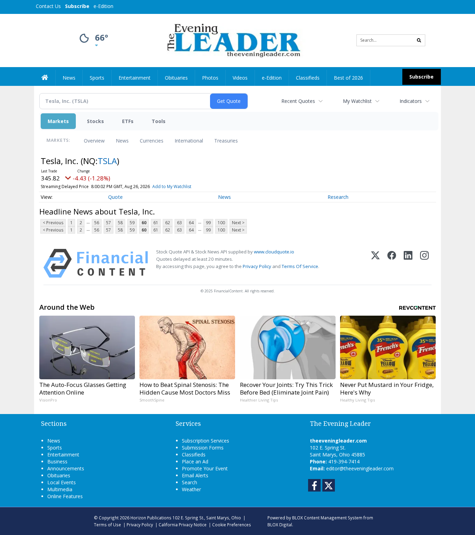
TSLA (107, 161)
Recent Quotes (298, 101)
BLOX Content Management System (327, 517)
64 (191, 223)
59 (132, 223)
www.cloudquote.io (274, 252)
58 (120, 223)
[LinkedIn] (408, 263)
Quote (115, 197)
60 (144, 223)
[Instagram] (424, 263)
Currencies (151, 140)
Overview (94, 140)
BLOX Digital (279, 524)
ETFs (128, 121)
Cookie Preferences (231, 524)
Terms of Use (107, 524)
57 (108, 223)
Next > (238, 223)
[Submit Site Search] (419, 40)
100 (221, 223)
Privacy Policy (257, 266)
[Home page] (232, 40)
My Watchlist (357, 101)
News (122, 140)
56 (96, 223)
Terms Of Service (300, 266)
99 (208, 223)
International (189, 140)
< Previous (53, 223)
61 (155, 223)
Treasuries (226, 140)
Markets (58, 121)
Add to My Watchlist (171, 186)
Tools (159, 121)
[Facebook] (392, 263)
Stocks (95, 121)
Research (338, 197)
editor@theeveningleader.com (360, 468)
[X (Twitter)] (375, 263)
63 (179, 223)
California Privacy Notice (183, 524)
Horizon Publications (150, 517)
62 (167, 223)
